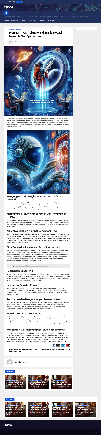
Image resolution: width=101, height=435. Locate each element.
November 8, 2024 (59, 412)
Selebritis (70, 13)
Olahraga (52, 13)
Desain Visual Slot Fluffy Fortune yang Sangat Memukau (38, 384)
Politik (61, 13)
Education (65, 17)
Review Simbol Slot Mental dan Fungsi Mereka (14, 384)
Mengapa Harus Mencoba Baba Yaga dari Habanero (61, 384)
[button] (96, 17)
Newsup (25, 431)
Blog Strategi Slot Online (14, 17)
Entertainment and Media (80, 17)
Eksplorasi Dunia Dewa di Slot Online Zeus (54, 349)
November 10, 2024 (13, 412)
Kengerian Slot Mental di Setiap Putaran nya (84, 409)
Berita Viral (41, 13)
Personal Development (47, 20)
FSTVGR (8, 7)
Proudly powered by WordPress (11, 431)
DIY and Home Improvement (49, 17)
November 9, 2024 (36, 412)
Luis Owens (19, 41)
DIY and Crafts (32, 17)
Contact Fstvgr (28, 13)
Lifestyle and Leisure (28, 20)
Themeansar (31, 431)
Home (80, 431)
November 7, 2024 (83, 412)
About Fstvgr (15, 13)
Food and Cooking (11, 20)
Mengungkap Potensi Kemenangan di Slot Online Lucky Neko (23, 350)
